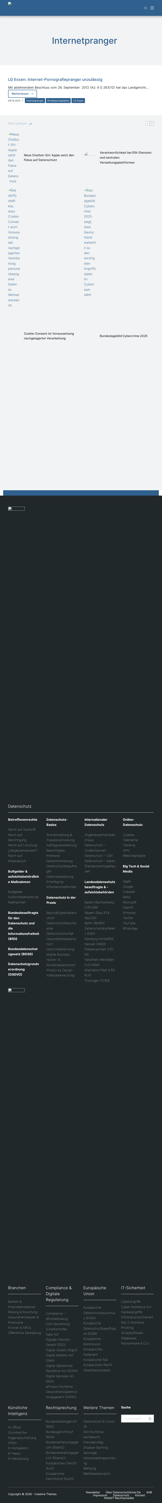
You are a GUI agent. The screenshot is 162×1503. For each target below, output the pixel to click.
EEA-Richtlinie (93, 1432)
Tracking (129, 845)
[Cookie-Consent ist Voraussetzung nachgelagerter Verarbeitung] (14, 336)
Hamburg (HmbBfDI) (99, 939)
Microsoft (130, 902)
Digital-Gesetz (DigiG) (61, 1350)
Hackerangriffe (131, 1312)
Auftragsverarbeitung (61, 845)
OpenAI (128, 907)
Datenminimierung (59, 861)
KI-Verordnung (18, 1458)
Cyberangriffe (131, 1301)
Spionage (90, 1453)
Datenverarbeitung (59, 876)
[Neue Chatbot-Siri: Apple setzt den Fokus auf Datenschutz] (14, 158)
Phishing (127, 1328)
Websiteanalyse (134, 856)
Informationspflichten (61, 887)
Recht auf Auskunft (22, 829)
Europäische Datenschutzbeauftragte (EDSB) (99, 1328)
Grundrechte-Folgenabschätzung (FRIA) (22, 1437)
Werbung (89, 1468)
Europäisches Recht (97, 1365)
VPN (126, 850)
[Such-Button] (150, 1418)
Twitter (128, 918)
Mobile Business (58, 954)
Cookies (129, 835)
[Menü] (152, 8)
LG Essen (78, 100)
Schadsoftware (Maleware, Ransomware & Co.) (135, 1338)
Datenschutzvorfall (59, 933)
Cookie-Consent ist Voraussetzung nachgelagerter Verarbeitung (49, 336)
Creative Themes (46, 1494)
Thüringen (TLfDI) (97, 980)
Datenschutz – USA (99, 856)
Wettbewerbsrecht (96, 1474)
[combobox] (134, 1419)
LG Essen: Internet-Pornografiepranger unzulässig (55, 79)
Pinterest (129, 913)
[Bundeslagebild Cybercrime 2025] (90, 336)
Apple (127, 881)
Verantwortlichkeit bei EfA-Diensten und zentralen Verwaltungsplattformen (126, 157)
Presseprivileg (93, 1442)
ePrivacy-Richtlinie (59, 1386)
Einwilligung (54, 882)
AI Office (14, 1427)
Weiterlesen (24, 95)
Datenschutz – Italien (100, 861)
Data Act (52, 1334)
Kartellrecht (91, 1437)
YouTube (129, 923)
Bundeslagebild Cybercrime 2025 (123, 336)
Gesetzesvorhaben (96, 1370)
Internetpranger (34, 100)
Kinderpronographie (58, 100)
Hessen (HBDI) (95, 944)
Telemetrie (130, 840)
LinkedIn (129, 892)
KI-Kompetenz (18, 1448)
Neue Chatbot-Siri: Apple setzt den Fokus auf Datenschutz (49, 157)
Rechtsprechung (61, 1407)
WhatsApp (130, 928)
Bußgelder (15, 892)
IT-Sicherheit (133, 1287)
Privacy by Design (59, 970)
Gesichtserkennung (60, 949)
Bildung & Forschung (22, 1312)
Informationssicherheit (137, 1317)
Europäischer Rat (95, 1360)
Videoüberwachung (60, 975)
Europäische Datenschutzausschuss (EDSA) (99, 1312)
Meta (126, 897)
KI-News (14, 1453)
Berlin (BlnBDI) (95, 923)
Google (128, 887)
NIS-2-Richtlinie (132, 1322)
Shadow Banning (95, 1447)
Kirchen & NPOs (19, 1328)
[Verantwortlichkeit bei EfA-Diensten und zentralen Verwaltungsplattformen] (90, 158)
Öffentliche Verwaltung (24, 1333)
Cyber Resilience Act (136, 1307)
